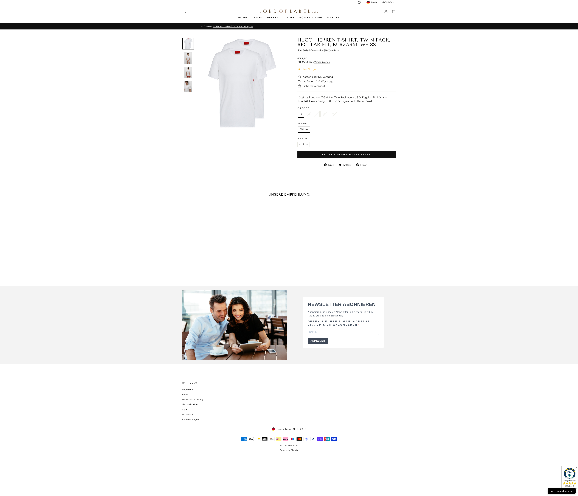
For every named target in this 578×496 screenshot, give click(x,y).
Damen (257, 17)
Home (242, 17)
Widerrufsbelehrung (193, 399)
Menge (302, 138)
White (304, 129)
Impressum (188, 389)
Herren (273, 17)
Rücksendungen (190, 419)
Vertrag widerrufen (562, 490)
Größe (303, 108)
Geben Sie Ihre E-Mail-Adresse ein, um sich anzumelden (339, 323)
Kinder (289, 17)
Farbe (302, 123)
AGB (184, 409)
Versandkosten (322, 61)
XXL (334, 114)
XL (324, 114)
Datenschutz (188, 414)
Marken (333, 17)
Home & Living (311, 17)
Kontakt (186, 394)
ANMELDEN (318, 340)
